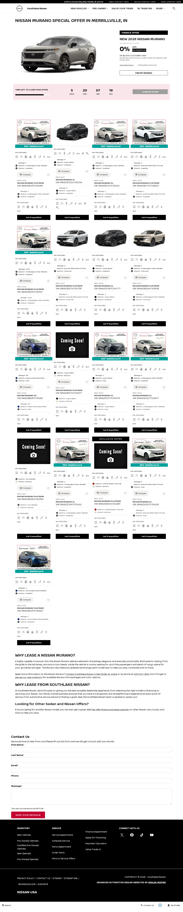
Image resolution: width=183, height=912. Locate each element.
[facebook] (132, 835)
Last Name (17, 755)
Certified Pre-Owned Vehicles (28, 847)
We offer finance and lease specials (110, 709)
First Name (17, 744)
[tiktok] (142, 835)
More (159, 9)
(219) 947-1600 (141, 674)
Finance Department (96, 831)
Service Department (62, 834)
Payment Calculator (96, 843)
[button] (174, 8)
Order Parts (58, 852)
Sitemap (57, 878)
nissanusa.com (27, 884)
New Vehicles (79, 8)
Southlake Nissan (156, 876)
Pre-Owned (99, 8)
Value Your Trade (122, 8)
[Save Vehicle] (48, 175)
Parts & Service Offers (63, 858)
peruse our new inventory (28, 677)
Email (14, 765)
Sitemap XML (71, 878)
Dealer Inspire (157, 882)
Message (16, 786)
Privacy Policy (25, 878)
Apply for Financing (95, 837)
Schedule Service (61, 840)
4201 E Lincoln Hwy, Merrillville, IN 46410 (83, 1)
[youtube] (152, 835)
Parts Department (61, 846)
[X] (122, 835)
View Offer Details (127, 65)
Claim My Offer (150, 92)
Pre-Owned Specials (27, 859)
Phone (14, 775)
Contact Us (43, 878)
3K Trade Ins (144, 8)
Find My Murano (143, 73)
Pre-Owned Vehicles (27, 840)
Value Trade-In (93, 849)
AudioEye (43, 884)
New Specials (24, 853)
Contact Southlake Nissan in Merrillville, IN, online (91, 674)
